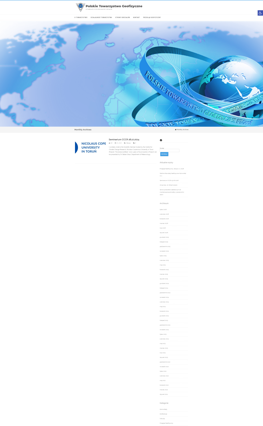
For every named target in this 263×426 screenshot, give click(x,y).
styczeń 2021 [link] (164, 394)
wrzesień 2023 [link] (164, 329)
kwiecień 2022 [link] (164, 385)
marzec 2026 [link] (164, 223)
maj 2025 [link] (163, 265)
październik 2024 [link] (165, 292)
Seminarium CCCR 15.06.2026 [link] (169, 180)
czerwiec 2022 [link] (164, 376)
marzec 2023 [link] (164, 348)
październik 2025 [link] (165, 246)
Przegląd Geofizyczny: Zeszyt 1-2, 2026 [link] (172, 169)
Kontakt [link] (136, 17)
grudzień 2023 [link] (164, 316)
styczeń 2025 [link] (164, 279)
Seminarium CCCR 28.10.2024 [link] (124, 139)
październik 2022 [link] (165, 362)
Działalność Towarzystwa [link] (101, 17)
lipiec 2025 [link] (163, 255)
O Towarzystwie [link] (80, 17)
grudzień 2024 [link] (164, 283)
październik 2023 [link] (165, 325)
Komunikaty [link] (163, 409)
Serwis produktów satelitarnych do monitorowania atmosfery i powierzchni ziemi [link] (172, 192)
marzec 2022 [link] (164, 389)
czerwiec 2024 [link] (164, 302)
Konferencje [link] (163, 414)
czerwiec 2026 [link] (164, 214)
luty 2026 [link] (163, 228)
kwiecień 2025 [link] (164, 269)
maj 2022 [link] (163, 380)
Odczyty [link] (128, 143)
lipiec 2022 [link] (163, 371)
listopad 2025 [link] (164, 242)
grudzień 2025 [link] (164, 237)
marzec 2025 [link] (164, 274)
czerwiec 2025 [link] (164, 260)
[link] (260, 13)
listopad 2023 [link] (164, 320)
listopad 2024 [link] (164, 288)
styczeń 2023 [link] (164, 357)
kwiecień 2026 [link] (164, 219)
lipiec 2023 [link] (163, 334)
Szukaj (162, 148)
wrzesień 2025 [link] (164, 251)
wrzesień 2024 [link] (164, 297)
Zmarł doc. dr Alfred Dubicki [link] (168, 185)
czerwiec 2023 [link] (164, 339)
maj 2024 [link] (163, 306)
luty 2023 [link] (163, 353)
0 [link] (135, 143)
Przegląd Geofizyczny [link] (152, 17)
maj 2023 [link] (163, 343)
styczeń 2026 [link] (164, 232)
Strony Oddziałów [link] (122, 17)
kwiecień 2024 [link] (164, 311)
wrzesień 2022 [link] (164, 366)
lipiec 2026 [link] (163, 209)
